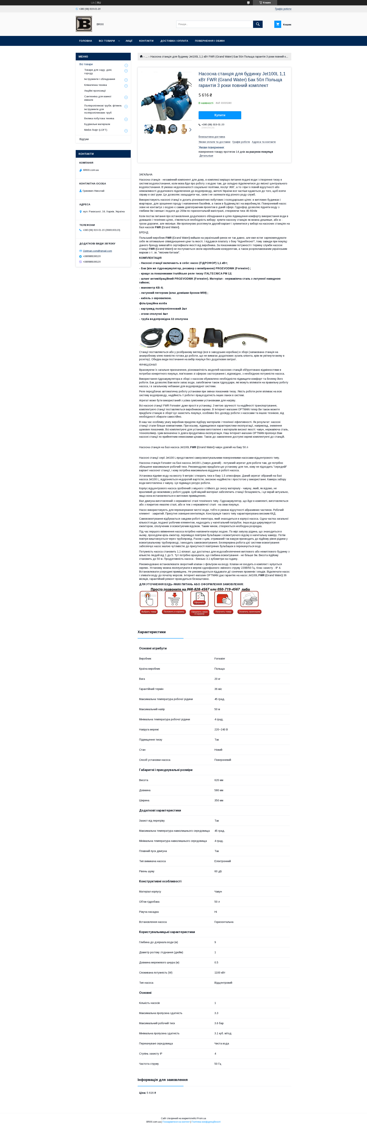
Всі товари (107, 40)
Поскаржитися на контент (176, 1122)
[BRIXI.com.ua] (84, 30)
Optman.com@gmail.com (97, 250)
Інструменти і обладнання (99, 79)
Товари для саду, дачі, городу (98, 71)
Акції (129, 40)
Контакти (146, 40)
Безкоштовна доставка (212, 136)
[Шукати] (258, 24)
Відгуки (84, 139)
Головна (85, 40)
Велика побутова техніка (99, 118)
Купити (219, 115)
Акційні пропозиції (95, 90)
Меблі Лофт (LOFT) (95, 129)
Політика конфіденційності (206, 1122)
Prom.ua (201, 1118)
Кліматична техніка (95, 85)
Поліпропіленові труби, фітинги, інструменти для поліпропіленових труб (103, 109)
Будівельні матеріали (97, 124)
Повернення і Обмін (210, 40)
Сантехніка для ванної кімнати (97, 98)
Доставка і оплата (174, 40)
